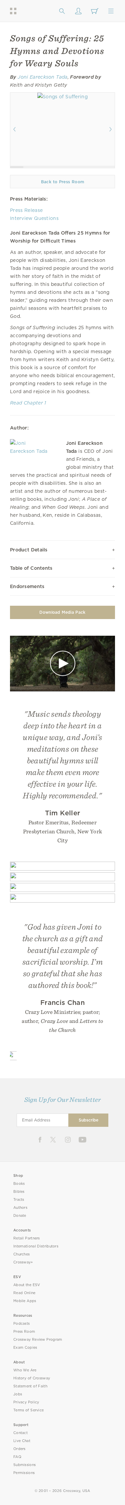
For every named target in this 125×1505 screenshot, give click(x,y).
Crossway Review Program (37, 1339)
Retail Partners (26, 1238)
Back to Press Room (62, 181)
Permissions (24, 1473)
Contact (20, 1433)
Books (19, 1183)
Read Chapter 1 (28, 402)
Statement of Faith (30, 1386)
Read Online (24, 1293)
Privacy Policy (26, 1402)
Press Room (24, 1331)
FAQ (17, 1457)
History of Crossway (31, 1378)
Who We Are (25, 1370)
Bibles (19, 1191)
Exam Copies (25, 1347)
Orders (19, 1449)
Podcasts (21, 1323)
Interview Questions (34, 218)
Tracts (18, 1199)
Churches (21, 1254)
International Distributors (35, 1246)
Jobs (17, 1394)
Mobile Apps (24, 1301)
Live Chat (21, 1441)
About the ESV (26, 1285)
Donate (19, 1215)
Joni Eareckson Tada (42, 77)
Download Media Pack (62, 612)
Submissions (24, 1465)
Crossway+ (23, 1262)
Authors (20, 1207)
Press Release (26, 210)
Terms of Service (28, 1410)
